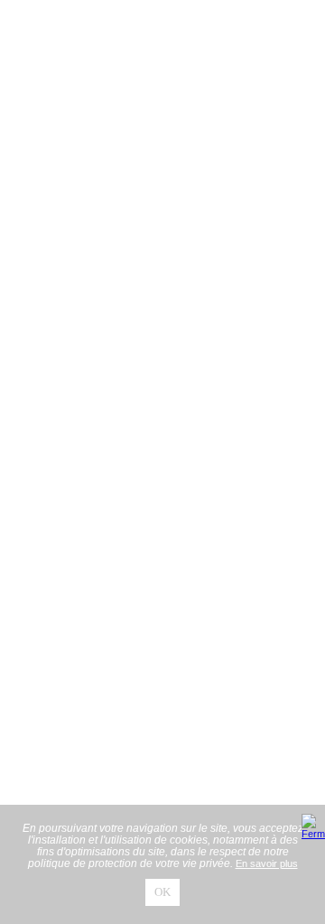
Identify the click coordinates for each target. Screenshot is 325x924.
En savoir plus (267, 863)
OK (162, 892)
